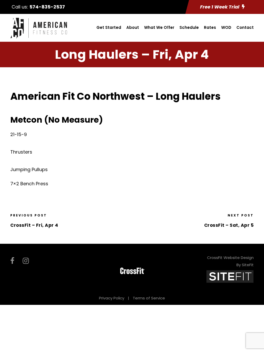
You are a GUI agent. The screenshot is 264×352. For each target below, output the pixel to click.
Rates (210, 27)
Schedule (189, 27)
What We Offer (159, 27)
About (132, 27)
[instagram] (26, 261)
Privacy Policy (111, 298)
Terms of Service (149, 298)
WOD (226, 27)
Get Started (108, 27)
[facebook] (12, 261)
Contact (245, 27)
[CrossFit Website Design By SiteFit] (230, 276)
